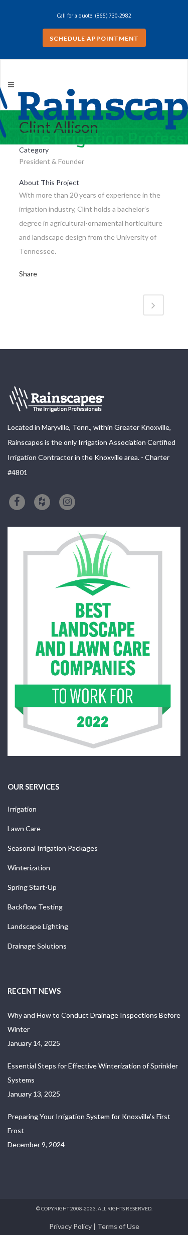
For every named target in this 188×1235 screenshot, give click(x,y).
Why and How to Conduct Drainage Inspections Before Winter (94, 1022)
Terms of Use (118, 1226)
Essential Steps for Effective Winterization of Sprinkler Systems (93, 1072)
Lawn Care (24, 828)
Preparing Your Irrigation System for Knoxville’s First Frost (89, 1123)
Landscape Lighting (38, 926)
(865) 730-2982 (113, 15)
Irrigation (22, 809)
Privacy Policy (70, 1226)
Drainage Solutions (37, 946)
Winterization (29, 867)
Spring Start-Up (32, 887)
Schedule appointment (94, 38)
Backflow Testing (35, 906)
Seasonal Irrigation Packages (53, 848)
